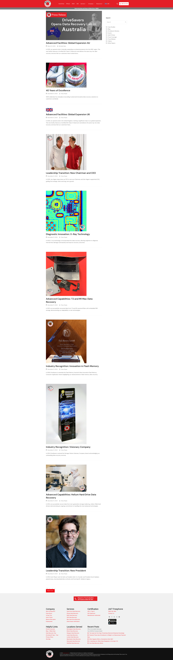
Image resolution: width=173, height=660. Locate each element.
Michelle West (62, 46)
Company (90, 3)
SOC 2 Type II (91, 611)
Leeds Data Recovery (72, 635)
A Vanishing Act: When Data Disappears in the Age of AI (103, 641)
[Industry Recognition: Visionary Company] (66, 414)
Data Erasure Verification (73, 621)
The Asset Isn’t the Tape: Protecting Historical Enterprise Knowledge (106, 633)
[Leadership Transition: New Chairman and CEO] (66, 152)
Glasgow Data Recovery (73, 633)
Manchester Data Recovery (74, 639)
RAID (73, 3)
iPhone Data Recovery (72, 613)
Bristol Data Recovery (72, 631)
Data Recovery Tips (51, 633)
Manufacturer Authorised (94, 615)
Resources (99, 3)
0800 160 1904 (112, 611)
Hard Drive (61, 3)
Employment (49, 621)
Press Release (111, 39)
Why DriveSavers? (50, 611)
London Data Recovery (73, 637)
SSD (78, 3)
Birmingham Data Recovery (74, 629)
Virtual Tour (49, 615)
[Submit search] (125, 22)
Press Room (49, 613)
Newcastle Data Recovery (73, 641)
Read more (50, 590)
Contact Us (111, 613)
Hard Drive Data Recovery (73, 611)
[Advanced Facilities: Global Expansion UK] (49, 109)
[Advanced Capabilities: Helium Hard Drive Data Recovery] (66, 478)
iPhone (68, 3)
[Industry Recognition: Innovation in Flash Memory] (66, 341)
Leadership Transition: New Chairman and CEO (71, 172)
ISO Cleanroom (91, 613)
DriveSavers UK (66, 653)
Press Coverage (112, 37)
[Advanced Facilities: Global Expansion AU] (74, 25)
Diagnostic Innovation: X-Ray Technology (68, 234)
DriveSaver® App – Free (52, 635)
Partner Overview (50, 629)
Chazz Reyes (64, 93)
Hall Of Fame (111, 35)
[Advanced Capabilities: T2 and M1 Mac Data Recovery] (66, 274)
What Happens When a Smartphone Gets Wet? (101, 639)
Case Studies (111, 27)
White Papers (111, 43)
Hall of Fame (49, 617)
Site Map (48, 639)
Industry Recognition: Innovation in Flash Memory (72, 366)
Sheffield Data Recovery (73, 643)
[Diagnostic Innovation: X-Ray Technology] (66, 211)
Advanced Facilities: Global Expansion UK (68, 114)
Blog (109, 29)
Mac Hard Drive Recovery (73, 619)
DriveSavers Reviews (113, 31)
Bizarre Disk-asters (51, 619)
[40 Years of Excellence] (66, 75)
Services (83, 3)
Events (110, 33)
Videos (110, 41)
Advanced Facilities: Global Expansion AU (68, 43)
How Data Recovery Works (96, 643)
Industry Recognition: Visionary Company (68, 447)
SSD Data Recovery (72, 617)
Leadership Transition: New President (66, 570)
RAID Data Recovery (72, 615)
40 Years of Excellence (58, 90)
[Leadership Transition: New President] (66, 541)
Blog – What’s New (50, 631)
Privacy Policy (49, 637)
